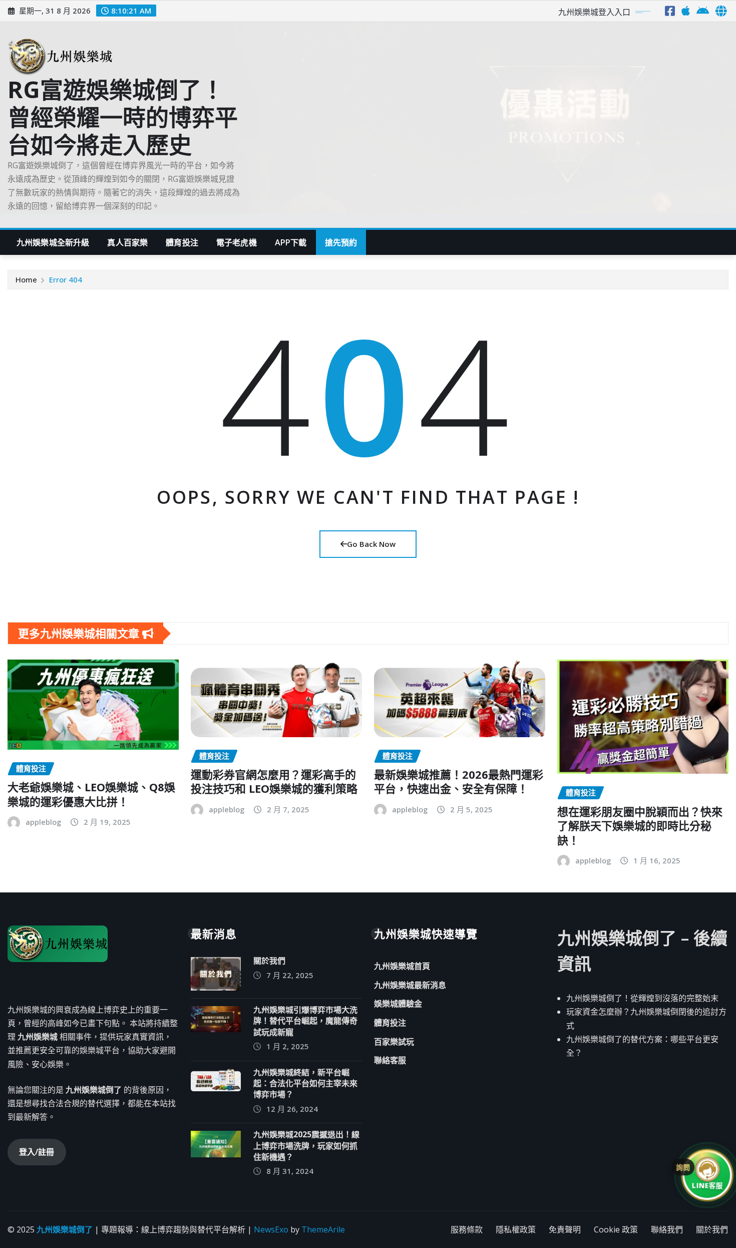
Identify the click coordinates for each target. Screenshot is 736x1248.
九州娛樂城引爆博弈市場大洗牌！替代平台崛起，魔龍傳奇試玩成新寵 (305, 1021)
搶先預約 (341, 242)
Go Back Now (371, 544)
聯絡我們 (667, 1229)
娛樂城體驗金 (398, 1004)
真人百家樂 (127, 242)
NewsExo (271, 1229)
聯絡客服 (390, 1060)
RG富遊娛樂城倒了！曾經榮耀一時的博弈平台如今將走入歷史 (123, 117)
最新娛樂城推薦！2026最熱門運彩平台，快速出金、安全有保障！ (458, 781)
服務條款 (467, 1229)
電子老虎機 (236, 242)
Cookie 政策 (616, 1229)
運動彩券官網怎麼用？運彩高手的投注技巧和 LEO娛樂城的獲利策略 (274, 781)
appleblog (43, 822)
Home (26, 279)
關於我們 (269, 960)
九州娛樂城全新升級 (53, 242)
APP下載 (291, 242)
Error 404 (65, 279)
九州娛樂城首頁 (402, 966)
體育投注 (182, 242)
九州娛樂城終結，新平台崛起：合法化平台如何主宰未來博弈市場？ (305, 1083)
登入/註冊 (36, 1151)
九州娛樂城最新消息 (410, 985)
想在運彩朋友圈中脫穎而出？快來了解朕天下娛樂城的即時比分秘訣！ (639, 825)
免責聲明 (565, 1229)
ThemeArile (323, 1229)
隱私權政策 (516, 1229)
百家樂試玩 (394, 1041)
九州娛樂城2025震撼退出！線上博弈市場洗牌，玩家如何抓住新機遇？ (306, 1145)
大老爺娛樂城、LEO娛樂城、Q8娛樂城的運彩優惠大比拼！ (91, 794)
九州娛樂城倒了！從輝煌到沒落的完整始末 (642, 998)
